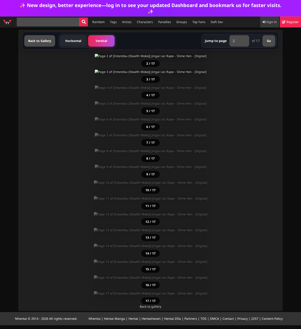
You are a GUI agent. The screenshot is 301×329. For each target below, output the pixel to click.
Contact (228, 318)
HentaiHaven (151, 318)
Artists (127, 22)
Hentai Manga (114, 318)
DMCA (214, 318)
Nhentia (94, 318)
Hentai (133, 318)
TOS (203, 318)
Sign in (271, 22)
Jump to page (216, 40)
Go (269, 41)
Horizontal (73, 41)
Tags (113, 22)
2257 (254, 318)
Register (292, 22)
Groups (181, 22)
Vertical (101, 41)
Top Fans (198, 22)
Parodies (164, 22)
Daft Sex (217, 22)
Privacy (242, 318)
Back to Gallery (39, 41)
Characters (145, 22)
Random (98, 22)
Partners (190, 318)
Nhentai (21, 318)
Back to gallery (150, 306)
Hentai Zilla (172, 318)
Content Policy (272, 318)
